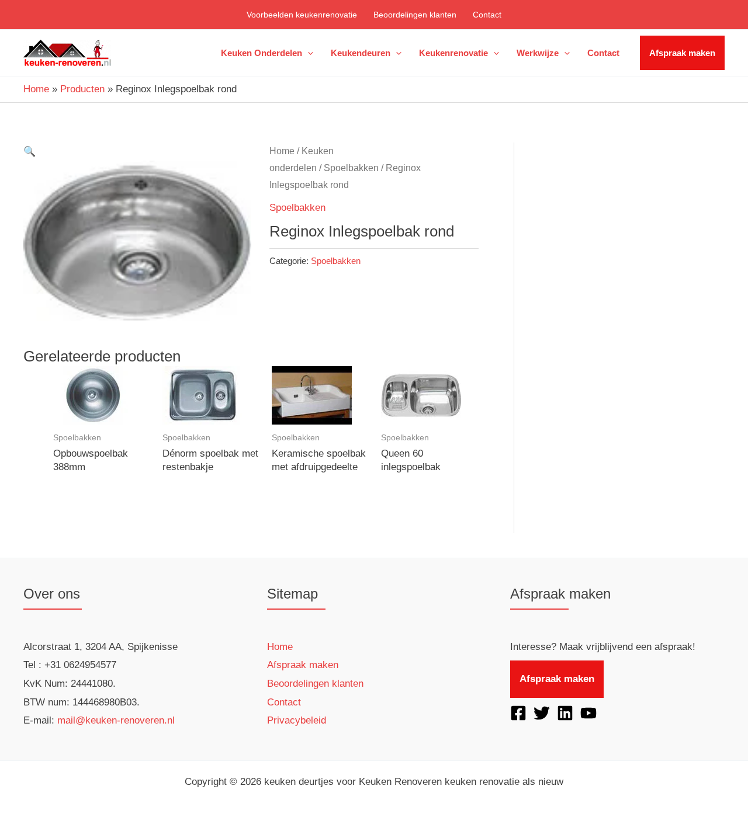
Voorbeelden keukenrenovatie (302, 14)
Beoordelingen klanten (414, 14)
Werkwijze (538, 53)
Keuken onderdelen (261, 53)
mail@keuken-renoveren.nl (116, 720)
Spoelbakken (351, 168)
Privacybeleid (296, 720)
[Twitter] (542, 713)
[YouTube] (588, 713)
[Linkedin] (565, 713)
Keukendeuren (360, 53)
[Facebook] (518, 713)
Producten (82, 89)
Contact (487, 14)
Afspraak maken (682, 53)
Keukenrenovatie (453, 53)
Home (36, 89)
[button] (307, 53)
